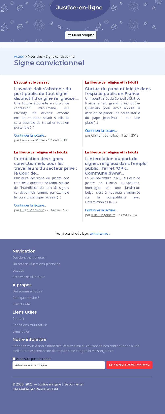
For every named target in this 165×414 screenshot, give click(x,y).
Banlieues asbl (47, 389)
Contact (18, 318)
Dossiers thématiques (28, 257)
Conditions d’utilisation (29, 325)
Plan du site (21, 304)
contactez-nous (100, 233)
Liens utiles (21, 331)
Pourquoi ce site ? (25, 297)
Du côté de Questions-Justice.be (36, 264)
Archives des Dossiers (28, 277)
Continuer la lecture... (30, 135)
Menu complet (82, 35)
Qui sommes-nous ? (27, 291)
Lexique (18, 270)
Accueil (19, 56)
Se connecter (74, 384)
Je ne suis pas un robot (33, 359)
